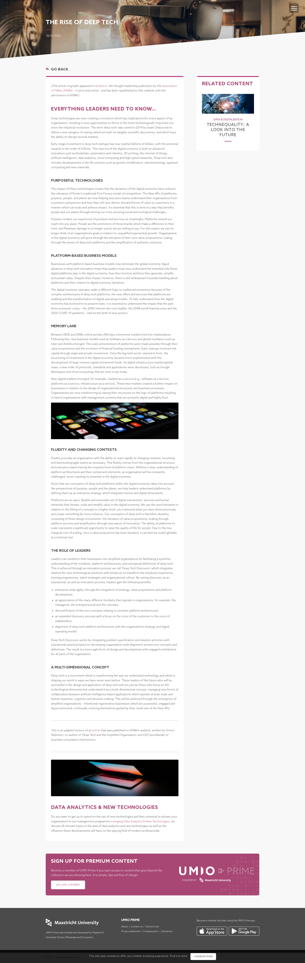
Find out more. (179, 956)
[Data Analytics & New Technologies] (114, 778)
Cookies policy (151, 931)
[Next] (248, 113)
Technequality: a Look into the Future (228, 129)
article (96, 730)
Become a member (207, 920)
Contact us (136, 926)
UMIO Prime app (246, 920)
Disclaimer (167, 931)
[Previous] (207, 113)
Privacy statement (130, 931)
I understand (203, 956)
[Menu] (294, 8)
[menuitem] (294, 4)
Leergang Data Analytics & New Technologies (140, 821)
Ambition (101, 86)
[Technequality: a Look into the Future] (228, 104)
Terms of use (152, 926)
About (124, 926)
